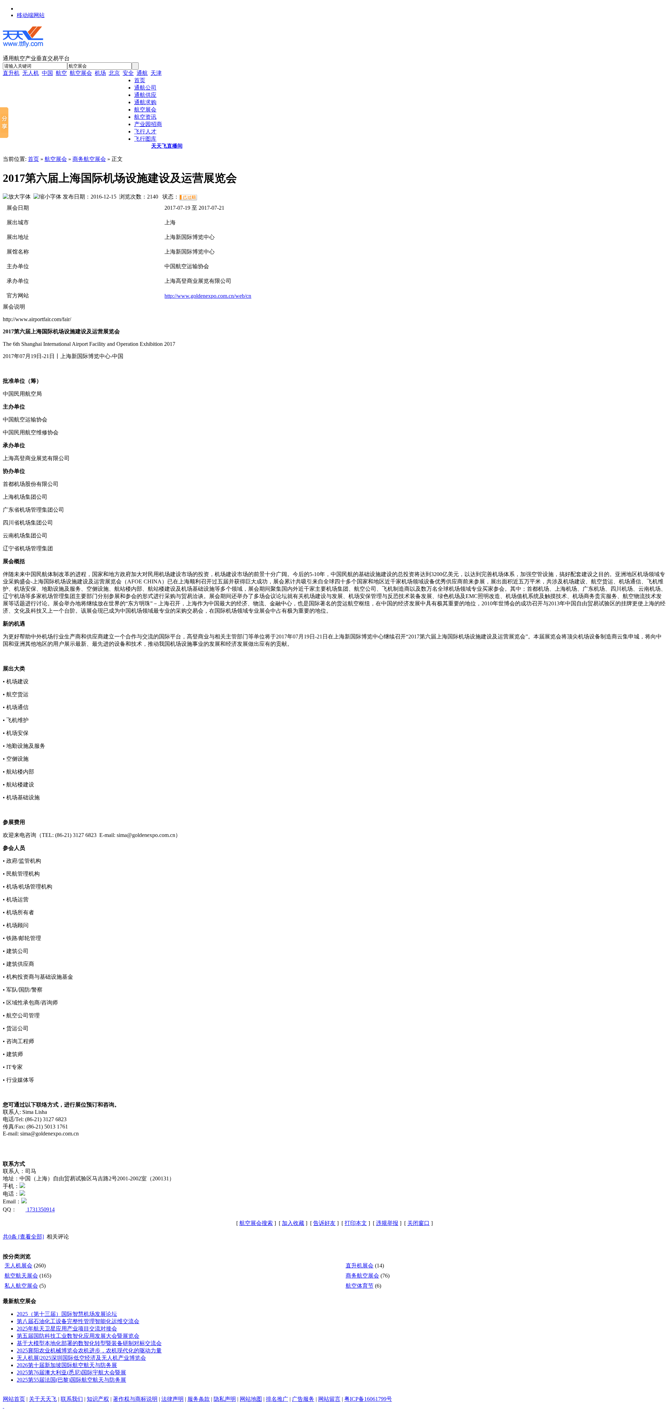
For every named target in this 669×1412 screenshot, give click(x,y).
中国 (47, 73)
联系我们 (72, 1399)
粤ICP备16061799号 (368, 1399)
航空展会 (81, 73)
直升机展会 (360, 1266)
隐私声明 (225, 1399)
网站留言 (329, 1399)
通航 (142, 73)
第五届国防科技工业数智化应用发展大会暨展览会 (78, 1336)
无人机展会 (18, 1266)
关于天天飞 (43, 1399)
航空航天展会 (21, 1276)
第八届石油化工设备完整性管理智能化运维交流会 (78, 1321)
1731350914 (40, 1209)
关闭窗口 (418, 1223)
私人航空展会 (21, 1286)
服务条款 (198, 1399)
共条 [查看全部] (23, 1237)
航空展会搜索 (256, 1223)
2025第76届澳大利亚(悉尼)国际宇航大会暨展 (71, 1372)
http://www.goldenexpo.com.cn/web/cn (207, 296)
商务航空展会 (89, 159)
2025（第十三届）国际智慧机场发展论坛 (67, 1314)
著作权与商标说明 (135, 1399)
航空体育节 (360, 1286)
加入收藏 (293, 1223)
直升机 (11, 73)
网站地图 (251, 1399)
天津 (156, 73)
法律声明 (172, 1399)
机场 (100, 73)
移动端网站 (31, 15)
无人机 (30, 73)
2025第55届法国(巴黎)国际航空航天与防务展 (71, 1380)
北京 (114, 73)
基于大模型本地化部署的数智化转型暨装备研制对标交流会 (89, 1343)
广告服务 (303, 1399)
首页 (33, 159)
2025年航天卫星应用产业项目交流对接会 (67, 1329)
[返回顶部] (3, 1406)
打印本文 (356, 1223)
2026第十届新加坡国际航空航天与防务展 (67, 1365)
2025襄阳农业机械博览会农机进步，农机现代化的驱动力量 (89, 1350)
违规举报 (387, 1223)
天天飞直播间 (167, 146)
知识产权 (98, 1399)
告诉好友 (324, 1223)
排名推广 (277, 1399)
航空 (61, 73)
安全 (128, 73)
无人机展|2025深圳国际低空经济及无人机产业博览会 (81, 1358)
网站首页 (14, 1399)
